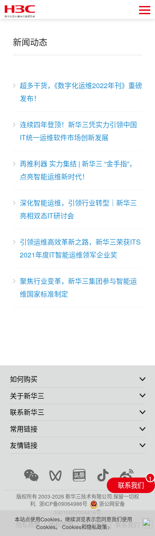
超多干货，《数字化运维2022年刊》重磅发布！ (81, 91)
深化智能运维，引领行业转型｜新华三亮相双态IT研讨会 (78, 209)
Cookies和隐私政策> (86, 526)
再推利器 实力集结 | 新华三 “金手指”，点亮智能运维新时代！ (78, 170)
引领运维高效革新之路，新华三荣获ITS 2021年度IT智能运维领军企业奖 (80, 248)
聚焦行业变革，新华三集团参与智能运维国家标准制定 (78, 287)
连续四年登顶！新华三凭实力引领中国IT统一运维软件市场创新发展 (78, 130)
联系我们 (131, 485)
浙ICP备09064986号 (63, 503)
